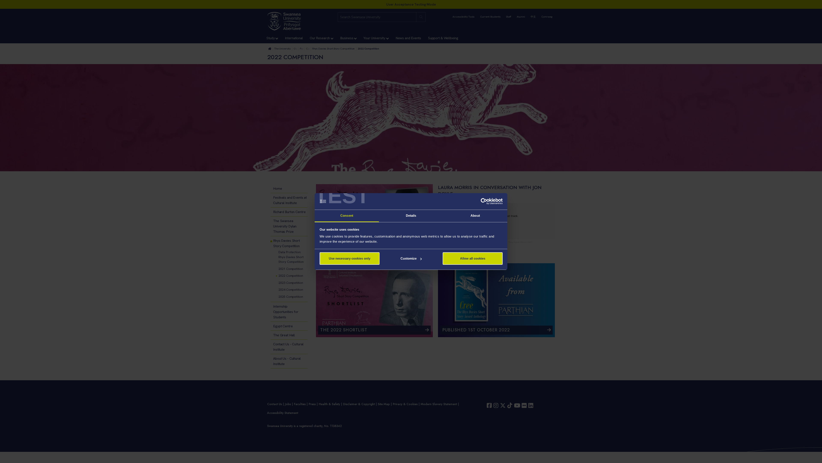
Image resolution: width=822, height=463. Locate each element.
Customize (409, 258)
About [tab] (475, 215)
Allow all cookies (472, 258)
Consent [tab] (346, 215)
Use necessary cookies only (349, 258)
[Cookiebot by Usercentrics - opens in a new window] (484, 201)
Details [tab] (411, 215)
